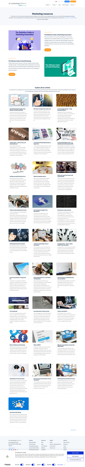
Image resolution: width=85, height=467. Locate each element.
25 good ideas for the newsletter (17, 378)
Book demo (67, 1)
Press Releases (44, 446)
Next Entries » (73, 429)
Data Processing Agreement (55, 444)
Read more (47, 49)
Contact (65, 449)
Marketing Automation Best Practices (66, 378)
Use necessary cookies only (75, 459)
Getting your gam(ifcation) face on (18, 176)
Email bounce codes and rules (64, 210)
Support (58, 1)
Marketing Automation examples (17, 243)
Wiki (42, 442)
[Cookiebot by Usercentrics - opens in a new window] (7, 465)
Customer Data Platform (34, 447)
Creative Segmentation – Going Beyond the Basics (64, 109)
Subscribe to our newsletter (69, 17)
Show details (60, 464)
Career (64, 446)
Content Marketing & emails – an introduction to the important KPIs (65, 143)
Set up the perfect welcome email (41, 311)
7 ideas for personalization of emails (18, 210)
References (65, 444)
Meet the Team (66, 442)
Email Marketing (32, 442)
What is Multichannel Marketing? (17, 345)
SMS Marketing (32, 444)
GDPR (51, 442)
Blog (42, 444)
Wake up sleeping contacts (40, 176)
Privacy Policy (52, 446)
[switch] (33, 465)
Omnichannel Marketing (15, 412)
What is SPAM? (37, 345)
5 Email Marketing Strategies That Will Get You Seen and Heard (17, 109)
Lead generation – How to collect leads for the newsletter (65, 244)
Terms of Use (52, 447)
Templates (43, 449)
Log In (62, 1)
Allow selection (75, 456)
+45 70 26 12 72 (11, 448)
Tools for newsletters (62, 311)
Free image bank (13, 311)
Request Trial (73, 1)
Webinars (43, 447)
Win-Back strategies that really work (42, 109)
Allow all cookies (75, 452)
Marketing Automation (33, 446)
